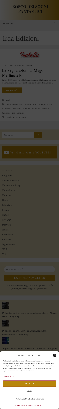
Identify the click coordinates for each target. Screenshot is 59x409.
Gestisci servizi (9, 376)
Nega (29, 391)
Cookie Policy (20, 405)
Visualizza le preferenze (29, 398)
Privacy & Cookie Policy (34, 405)
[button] (55, 355)
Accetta (29, 383)
